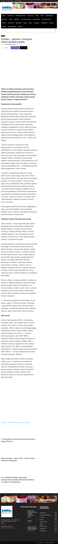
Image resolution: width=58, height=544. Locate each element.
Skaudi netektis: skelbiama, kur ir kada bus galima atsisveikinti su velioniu (32, 513)
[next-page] (4, 486)
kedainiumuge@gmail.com (7, 528)
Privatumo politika (40, 542)
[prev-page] (2, 486)
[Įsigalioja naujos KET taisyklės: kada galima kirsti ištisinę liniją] (23, 528)
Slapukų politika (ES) (49, 542)
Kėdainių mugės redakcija (10, 44)
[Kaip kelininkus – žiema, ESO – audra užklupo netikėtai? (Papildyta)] (19, 449)
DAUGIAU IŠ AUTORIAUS (22, 422)
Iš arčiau (3, 35)
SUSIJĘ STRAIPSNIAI (7, 422)
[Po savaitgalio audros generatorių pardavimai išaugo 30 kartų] (19, 430)
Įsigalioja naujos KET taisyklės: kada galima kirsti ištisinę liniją (32, 528)
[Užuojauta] (23, 522)
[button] (55, 30)
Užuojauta (30, 520)
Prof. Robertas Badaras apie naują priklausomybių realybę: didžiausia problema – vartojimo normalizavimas (18, 480)
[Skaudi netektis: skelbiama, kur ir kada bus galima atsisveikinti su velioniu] (23, 512)
